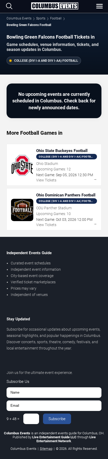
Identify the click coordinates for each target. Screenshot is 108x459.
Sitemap (46, 449)
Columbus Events (19, 18)
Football (56, 18)
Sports (40, 18)
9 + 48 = (13, 419)
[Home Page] (54, 6)
